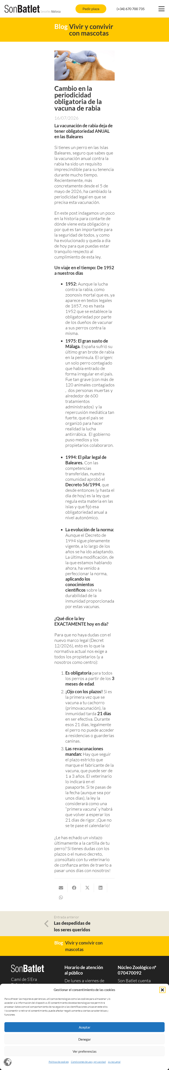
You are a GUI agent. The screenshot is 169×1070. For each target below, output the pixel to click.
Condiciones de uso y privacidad (88, 1061)
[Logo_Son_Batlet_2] (32, 9)
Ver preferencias (85, 1051)
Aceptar (84, 1027)
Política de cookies (59, 1061)
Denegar (84, 1039)
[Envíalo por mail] (61, 887)
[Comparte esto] (74, 887)
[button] (162, 990)
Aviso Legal (114, 1061)
